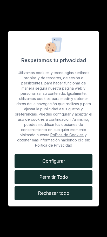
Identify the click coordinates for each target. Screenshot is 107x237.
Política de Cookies (67, 135)
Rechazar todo (53, 193)
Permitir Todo (53, 177)
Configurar (53, 161)
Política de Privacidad (53, 145)
